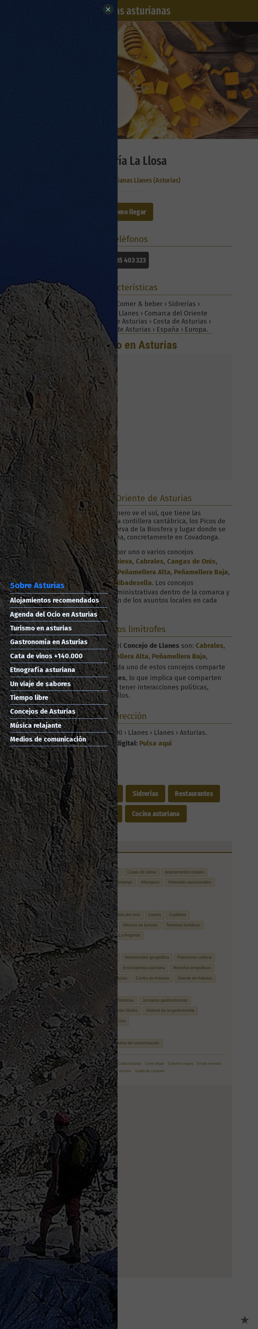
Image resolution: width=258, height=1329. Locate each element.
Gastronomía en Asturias (49, 642)
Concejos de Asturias (43, 711)
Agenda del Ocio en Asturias (53, 614)
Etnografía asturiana (42, 670)
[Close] (108, 9)
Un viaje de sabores (40, 684)
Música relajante (35, 725)
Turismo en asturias (41, 628)
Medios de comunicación (48, 739)
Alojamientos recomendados (54, 600)
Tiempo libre (29, 698)
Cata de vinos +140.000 (46, 656)
